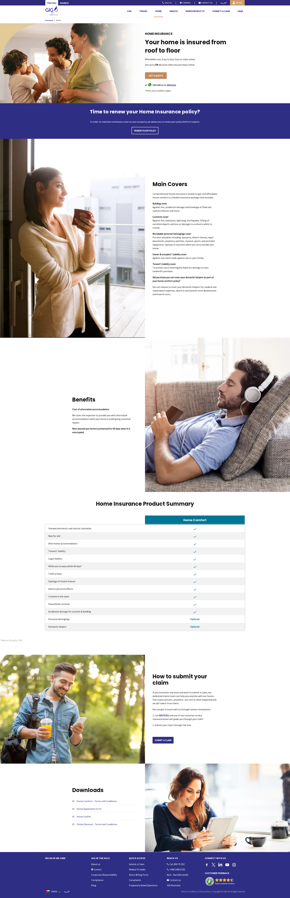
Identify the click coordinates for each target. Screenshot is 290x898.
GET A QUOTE (156, 75)
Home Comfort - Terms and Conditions (97, 801)
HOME (158, 11)
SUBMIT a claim (163, 740)
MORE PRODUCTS (195, 11)
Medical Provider (137, 869)
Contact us (175, 880)
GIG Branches (174, 885)
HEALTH (173, 11)
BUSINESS (64, 3)
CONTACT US (207, 2)
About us (95, 864)
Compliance (97, 880)
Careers (98, 869)
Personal (49, 20)
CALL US (168, 2)
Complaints (135, 880)
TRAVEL (143, 11)
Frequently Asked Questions (143, 885)
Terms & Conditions (189, 891)
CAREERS (186, 2)
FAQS (240, 11)
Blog (93, 885)
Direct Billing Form (138, 874)
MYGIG (239, 2)
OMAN (54, 891)
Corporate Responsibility (104, 874)
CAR (129, 11)
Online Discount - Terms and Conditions (97, 824)
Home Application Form (89, 808)
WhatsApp (171, 85)
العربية (223, 2)
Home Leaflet (84, 816)
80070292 (164, 715)
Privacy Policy (205, 891)
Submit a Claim (136, 864)
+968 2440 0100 (177, 869)
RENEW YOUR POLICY (145, 130)
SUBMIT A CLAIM (221, 11)
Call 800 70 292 (177, 864)
